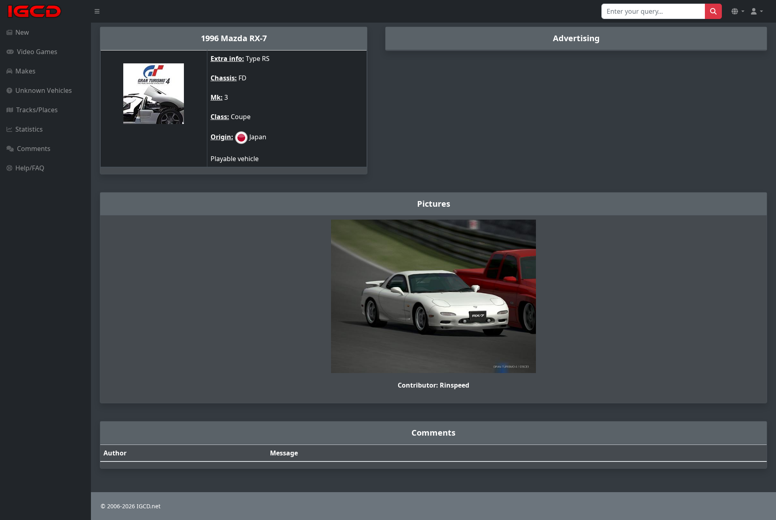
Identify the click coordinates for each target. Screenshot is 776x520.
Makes (25, 71)
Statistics (29, 129)
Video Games (37, 51)
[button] (738, 11)
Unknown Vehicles (43, 90)
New (22, 32)
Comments (34, 148)
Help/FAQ (29, 168)
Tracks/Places (37, 109)
